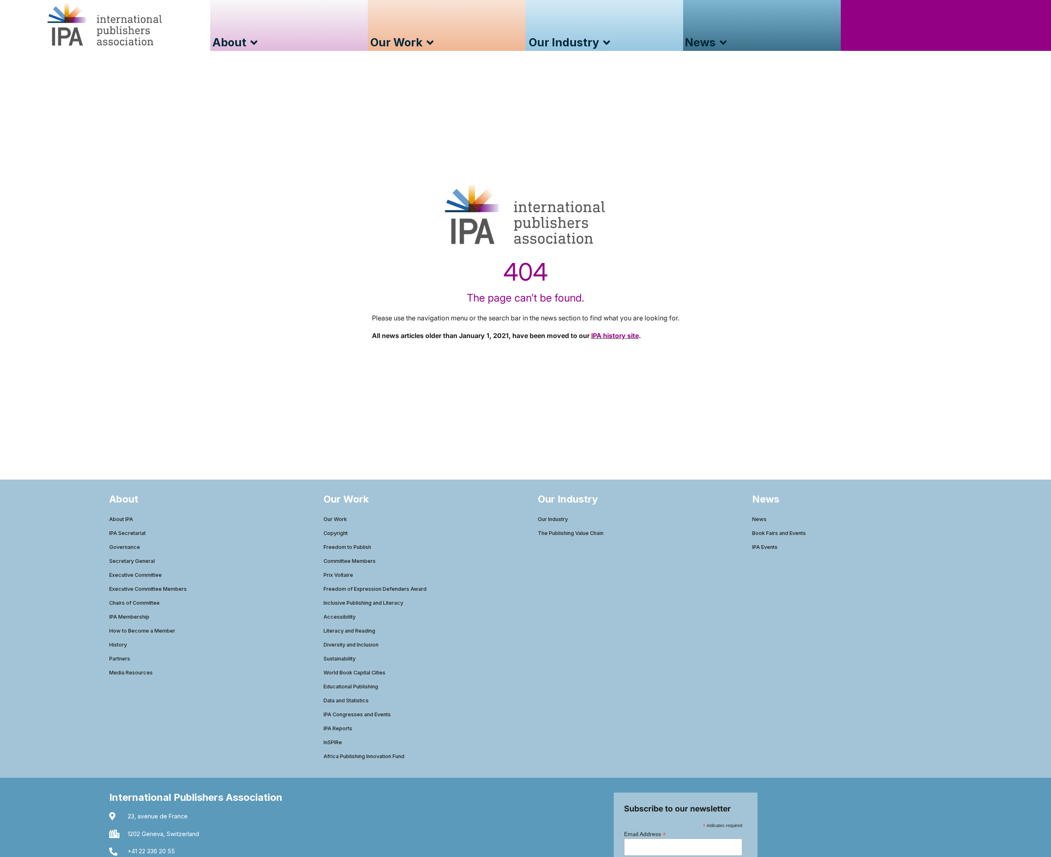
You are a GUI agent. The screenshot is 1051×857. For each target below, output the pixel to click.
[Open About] (253, 42)
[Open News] (723, 42)
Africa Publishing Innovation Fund (364, 756)
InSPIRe (333, 742)
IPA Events (765, 547)
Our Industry (553, 519)
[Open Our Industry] (606, 42)
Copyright (336, 533)
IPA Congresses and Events (357, 714)
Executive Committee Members (148, 589)
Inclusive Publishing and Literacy (363, 603)
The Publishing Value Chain (571, 533)
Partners (119, 659)
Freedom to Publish (347, 547)
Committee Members (350, 561)
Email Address (645, 833)
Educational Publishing (351, 686)
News (759, 519)
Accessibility (340, 617)
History (118, 645)
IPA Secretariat (127, 533)
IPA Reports (338, 728)
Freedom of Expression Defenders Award (375, 589)
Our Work (335, 519)
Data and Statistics (346, 700)
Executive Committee (135, 575)
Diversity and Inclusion (351, 645)
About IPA (121, 519)
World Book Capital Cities (355, 673)
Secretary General (132, 561)
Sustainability (340, 659)
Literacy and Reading (349, 631)
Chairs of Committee (134, 603)
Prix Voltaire (338, 575)
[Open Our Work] (430, 42)
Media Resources (131, 673)
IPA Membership (129, 617)
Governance (124, 547)
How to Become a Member (142, 631)
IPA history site (615, 335)
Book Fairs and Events (779, 533)
